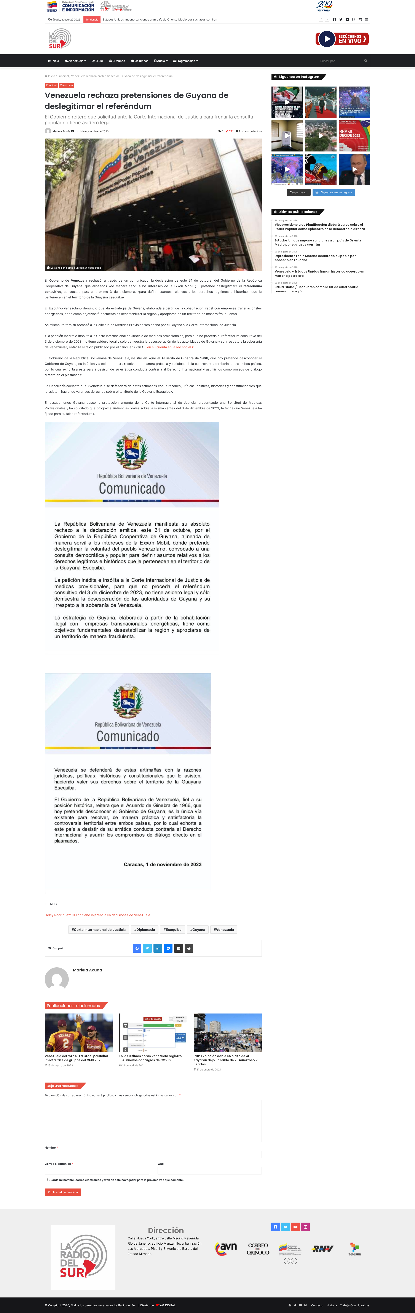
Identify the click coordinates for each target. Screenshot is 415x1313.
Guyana (198, 929)
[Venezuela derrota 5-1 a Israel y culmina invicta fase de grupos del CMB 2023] (79, 1033)
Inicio (55, 61)
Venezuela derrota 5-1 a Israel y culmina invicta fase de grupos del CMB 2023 (76, 1058)
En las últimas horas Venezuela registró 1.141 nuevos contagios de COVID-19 (150, 1058)
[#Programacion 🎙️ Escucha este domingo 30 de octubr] (354, 136)
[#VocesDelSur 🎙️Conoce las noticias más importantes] (287, 102)
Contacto (317, 1305)
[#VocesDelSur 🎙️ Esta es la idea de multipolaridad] (354, 169)
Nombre (51, 1147)
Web (161, 1163)
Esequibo (174, 929)
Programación (185, 61)
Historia (332, 1305)
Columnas (141, 61)
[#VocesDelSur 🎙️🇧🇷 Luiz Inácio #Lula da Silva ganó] (354, 102)
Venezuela (76, 61)
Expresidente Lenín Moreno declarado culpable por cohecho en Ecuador (152, 19)
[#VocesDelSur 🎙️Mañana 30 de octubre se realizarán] (321, 169)
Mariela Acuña (61, 131)
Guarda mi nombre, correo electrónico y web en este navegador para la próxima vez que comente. (116, 1180)
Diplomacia (145, 929)
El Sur (99, 61)
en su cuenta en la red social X (170, 347)
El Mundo (118, 61)
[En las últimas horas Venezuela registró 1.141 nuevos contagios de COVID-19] (153, 1033)
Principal (63, 76)
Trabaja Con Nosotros (354, 1305)
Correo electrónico (59, 1163)
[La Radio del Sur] (60, 39)
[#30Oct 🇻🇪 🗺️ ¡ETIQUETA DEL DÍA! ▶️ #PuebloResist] (321, 136)
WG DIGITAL (168, 1305)
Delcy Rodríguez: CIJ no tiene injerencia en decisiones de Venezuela (97, 915)
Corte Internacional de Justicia (100, 929)
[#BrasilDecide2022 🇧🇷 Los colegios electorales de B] (287, 136)
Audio (160, 61)
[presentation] (287, 1262)
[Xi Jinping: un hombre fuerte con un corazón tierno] (321, 102)
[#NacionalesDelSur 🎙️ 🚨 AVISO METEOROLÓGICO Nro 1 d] (287, 169)
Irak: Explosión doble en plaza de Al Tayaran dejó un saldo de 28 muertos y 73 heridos (227, 1060)
